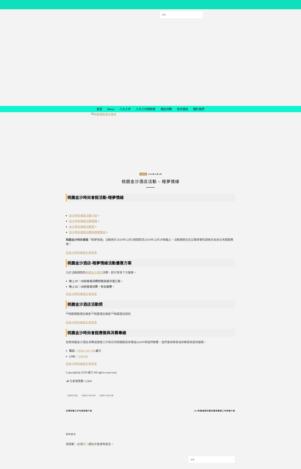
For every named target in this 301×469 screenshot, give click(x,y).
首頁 (99, 109)
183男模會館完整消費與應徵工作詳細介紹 (214, 411)
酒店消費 (166, 109)
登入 (85, 444)
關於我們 (198, 109)
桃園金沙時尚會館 (89, 395)
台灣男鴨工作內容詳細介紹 (79, 411)
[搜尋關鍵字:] (181, 14)
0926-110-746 (86, 350)
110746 (83, 356)
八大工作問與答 (146, 109)
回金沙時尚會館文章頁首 (81, 252)
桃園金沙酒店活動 (107, 395)
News (110, 109)
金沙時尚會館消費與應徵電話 (87, 232)
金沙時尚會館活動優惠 (83, 221)
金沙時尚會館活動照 (81, 226)
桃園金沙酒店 (94, 272)
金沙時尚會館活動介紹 (83, 215)
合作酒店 (182, 109)
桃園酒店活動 (72, 395)
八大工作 (125, 109)
